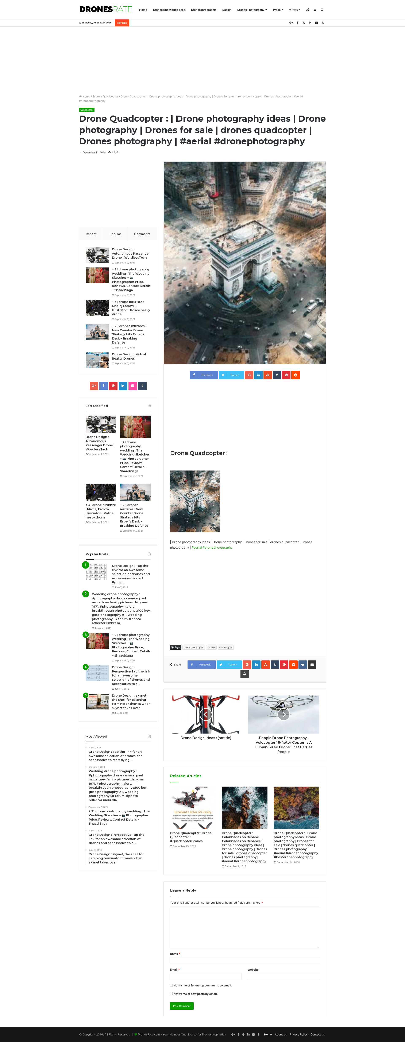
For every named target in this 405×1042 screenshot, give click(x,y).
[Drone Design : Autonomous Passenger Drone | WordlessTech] (97, 255)
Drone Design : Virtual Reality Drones (129, 356)
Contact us (317, 1034)
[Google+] (291, 22)
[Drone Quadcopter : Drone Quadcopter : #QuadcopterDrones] (193, 808)
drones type (225, 647)
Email (175, 969)
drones (211, 647)
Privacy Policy (299, 1034)
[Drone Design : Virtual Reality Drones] (97, 360)
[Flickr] (316, 22)
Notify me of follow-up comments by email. (203, 985)
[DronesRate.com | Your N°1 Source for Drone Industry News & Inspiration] (106, 9)
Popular (115, 234)
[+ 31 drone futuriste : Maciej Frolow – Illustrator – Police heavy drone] (97, 308)
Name (175, 953)
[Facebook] (297, 22)
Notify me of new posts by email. (196, 994)
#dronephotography (217, 548)
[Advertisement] (202, 60)
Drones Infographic (203, 9)
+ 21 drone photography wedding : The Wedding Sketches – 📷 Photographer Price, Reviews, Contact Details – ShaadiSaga (131, 279)
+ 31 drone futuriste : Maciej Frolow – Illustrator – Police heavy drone (131, 308)
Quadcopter (110, 96)
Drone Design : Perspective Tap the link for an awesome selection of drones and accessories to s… (131, 675)
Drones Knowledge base (169, 9)
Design (226, 9)
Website (253, 969)
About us (281, 1034)
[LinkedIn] (310, 22)
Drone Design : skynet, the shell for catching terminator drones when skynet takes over (131, 702)
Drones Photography (250, 9)
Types (277, 9)
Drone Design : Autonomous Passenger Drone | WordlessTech (131, 253)
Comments (142, 234)
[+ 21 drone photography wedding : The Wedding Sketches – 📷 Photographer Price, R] (97, 275)
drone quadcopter (194, 647)
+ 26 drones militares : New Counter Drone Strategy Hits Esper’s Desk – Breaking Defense (129, 334)
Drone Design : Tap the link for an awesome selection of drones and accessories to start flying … (131, 574)
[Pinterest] (304, 22)
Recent (91, 234)
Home (143, 9)
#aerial (197, 548)
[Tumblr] (323, 22)
